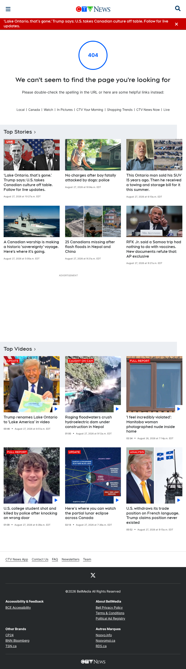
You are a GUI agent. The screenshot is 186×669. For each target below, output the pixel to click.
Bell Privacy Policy (109, 607)
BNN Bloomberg (17, 640)
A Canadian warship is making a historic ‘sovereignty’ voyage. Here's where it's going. (31, 247)
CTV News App (16, 559)
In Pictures (65, 110)
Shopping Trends (119, 110)
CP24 (9, 635)
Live (167, 110)
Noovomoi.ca (105, 640)
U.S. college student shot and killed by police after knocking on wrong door (30, 513)
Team (87, 559)
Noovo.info (104, 635)
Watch (48, 110)
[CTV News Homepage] (93, 9)
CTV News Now (148, 110)
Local (20, 110)
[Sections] (8, 9)
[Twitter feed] (93, 575)
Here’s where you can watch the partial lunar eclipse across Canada (90, 513)
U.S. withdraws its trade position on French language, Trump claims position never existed (152, 515)
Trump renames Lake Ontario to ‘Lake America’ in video (30, 419)
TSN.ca (11, 646)
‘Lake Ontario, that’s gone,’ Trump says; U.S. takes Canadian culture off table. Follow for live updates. (28, 182)
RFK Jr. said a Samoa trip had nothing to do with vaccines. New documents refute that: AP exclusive (153, 249)
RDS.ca (101, 646)
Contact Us (40, 559)
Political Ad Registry (110, 618)
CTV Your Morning (89, 110)
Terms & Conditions (110, 613)
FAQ (55, 559)
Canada (34, 110)
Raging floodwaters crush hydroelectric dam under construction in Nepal (88, 422)
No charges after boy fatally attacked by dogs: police (90, 177)
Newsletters (70, 559)
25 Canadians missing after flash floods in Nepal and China (90, 247)
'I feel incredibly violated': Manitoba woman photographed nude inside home (150, 424)
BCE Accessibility (18, 607)
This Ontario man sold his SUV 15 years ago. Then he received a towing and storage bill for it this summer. (153, 182)
